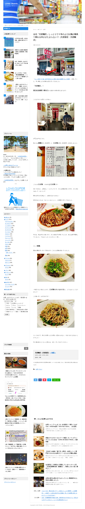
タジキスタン (8, 229)
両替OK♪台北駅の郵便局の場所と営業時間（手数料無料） (21, 51)
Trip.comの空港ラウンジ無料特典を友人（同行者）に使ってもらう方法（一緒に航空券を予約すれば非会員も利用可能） (15, 398)
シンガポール (8, 225)
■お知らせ (6, 217)
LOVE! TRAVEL (11, 4)
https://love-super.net (22, 209)
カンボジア (8, 223)
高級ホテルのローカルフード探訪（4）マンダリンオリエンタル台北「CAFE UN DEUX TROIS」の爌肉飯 (62, 439)
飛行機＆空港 (24, 311)
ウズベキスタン (9, 221)
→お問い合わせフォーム (10, 165)
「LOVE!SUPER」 (22, 156)
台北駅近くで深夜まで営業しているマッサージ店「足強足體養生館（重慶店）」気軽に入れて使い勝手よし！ (62, 466)
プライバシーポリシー (10, 482)
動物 (19, 307)
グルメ (40, 369)
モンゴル (7, 242)
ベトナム (7, 236)
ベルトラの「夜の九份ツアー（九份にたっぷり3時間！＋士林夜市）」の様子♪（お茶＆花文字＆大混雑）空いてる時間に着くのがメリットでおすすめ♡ (59, 493)
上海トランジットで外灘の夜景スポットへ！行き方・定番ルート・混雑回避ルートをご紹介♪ (15, 469)
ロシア (6, 274)
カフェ (8, 305)
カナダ (6, 279)
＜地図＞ (53, 353)
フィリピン (8, 232)
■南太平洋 (6, 282)
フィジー (7, 286)
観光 (17, 311)
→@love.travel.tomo (9, 173)
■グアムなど (7, 265)
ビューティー (21, 305)
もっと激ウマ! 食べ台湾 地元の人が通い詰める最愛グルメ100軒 (52, 79)
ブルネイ (7, 234)
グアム (6, 267)
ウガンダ (7, 260)
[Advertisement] (55, 399)
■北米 (5, 277)
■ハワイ (6, 270)
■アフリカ (6, 258)
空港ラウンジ (9, 311)
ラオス (6, 244)
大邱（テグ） (9, 252)
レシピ (14, 307)
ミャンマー (8, 240)
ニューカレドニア (9, 284)
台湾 (37, 369)
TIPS (7, 303)
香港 (6, 255)
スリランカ (8, 227)
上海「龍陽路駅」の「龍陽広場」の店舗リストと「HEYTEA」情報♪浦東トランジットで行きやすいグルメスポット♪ (15, 446)
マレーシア (8, 238)
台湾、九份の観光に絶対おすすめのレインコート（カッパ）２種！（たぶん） (21, 98)
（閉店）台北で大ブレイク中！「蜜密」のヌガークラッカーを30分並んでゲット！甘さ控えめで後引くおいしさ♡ (21, 88)
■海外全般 (6, 289)
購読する (7, 28)
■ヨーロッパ (7, 272)
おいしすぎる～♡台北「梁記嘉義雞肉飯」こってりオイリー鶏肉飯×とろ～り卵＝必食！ (21, 75)
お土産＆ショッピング (17, 303)
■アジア (6, 219)
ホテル (8, 307)
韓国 (6, 250)
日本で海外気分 (10, 309)
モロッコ (7, 262)
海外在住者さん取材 (22, 309)
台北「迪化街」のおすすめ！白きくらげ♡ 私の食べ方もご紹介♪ (21, 63)
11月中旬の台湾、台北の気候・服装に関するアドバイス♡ (21, 40)
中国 (6, 246)
